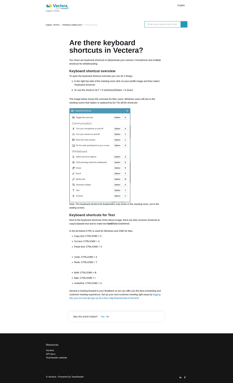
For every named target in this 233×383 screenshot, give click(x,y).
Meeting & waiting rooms (72, 25)
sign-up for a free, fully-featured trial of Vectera (114, 298)
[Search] (184, 24)
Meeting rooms (92, 25)
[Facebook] (185, 377)
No (107, 316)
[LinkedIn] (180, 377)
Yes (103, 316)
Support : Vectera (52, 25)
